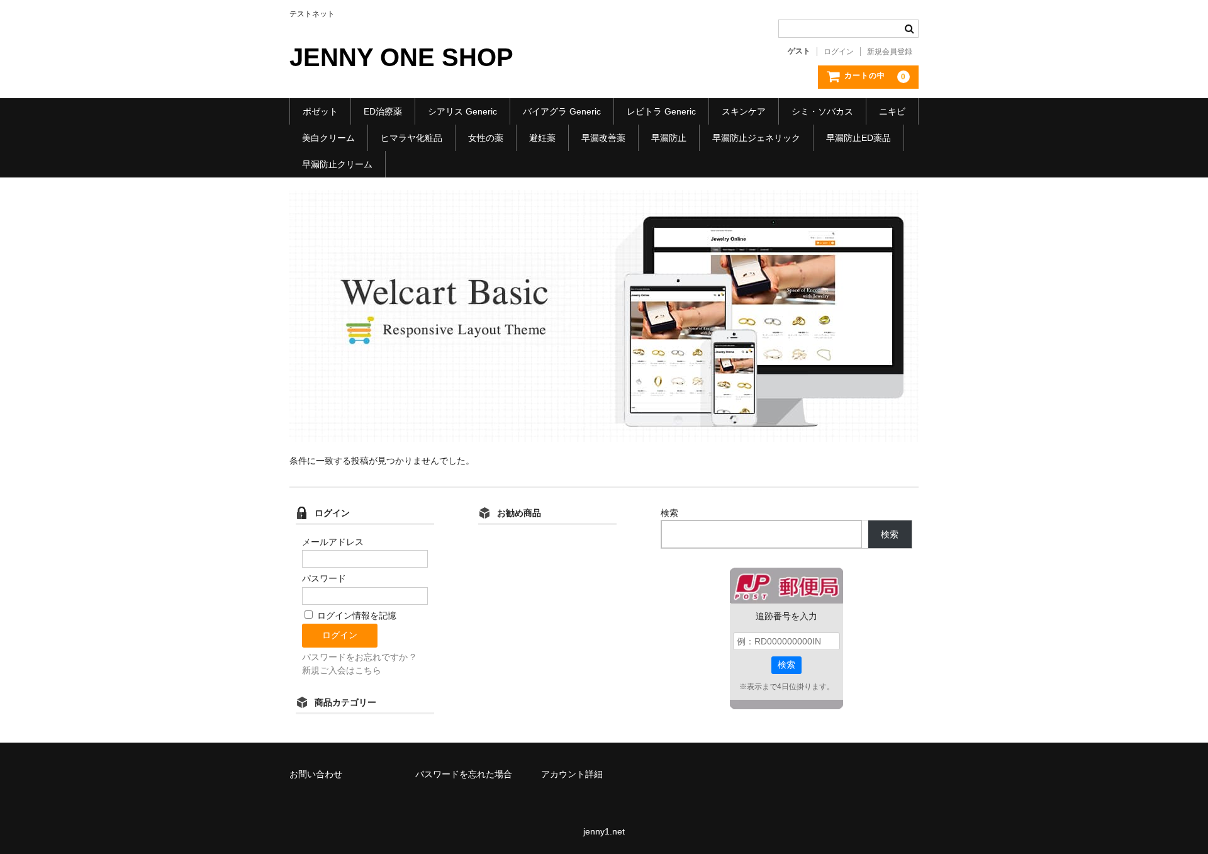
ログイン (839, 51)
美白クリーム (328, 138)
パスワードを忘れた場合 (463, 774)
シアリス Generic (462, 111)
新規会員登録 (889, 51)
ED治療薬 (383, 111)
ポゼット (320, 111)
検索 (669, 513)
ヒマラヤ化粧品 (411, 138)
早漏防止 (668, 138)
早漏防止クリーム (337, 164)
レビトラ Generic (661, 111)
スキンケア (744, 111)
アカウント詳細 (572, 774)
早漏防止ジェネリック (756, 138)
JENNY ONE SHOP (401, 57)
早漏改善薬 (603, 138)
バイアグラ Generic (562, 111)
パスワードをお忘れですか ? (358, 657)
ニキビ (892, 111)
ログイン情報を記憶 (355, 615)
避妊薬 (542, 138)
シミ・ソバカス (822, 111)
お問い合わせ (315, 774)
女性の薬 (485, 138)
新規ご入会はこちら (341, 670)
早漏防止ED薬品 (858, 138)
